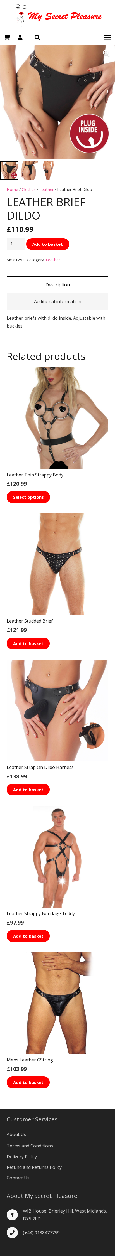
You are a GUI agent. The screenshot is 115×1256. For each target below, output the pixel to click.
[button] (37, 38)
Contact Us (18, 1178)
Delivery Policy (22, 1157)
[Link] (57, 15)
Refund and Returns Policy (34, 1167)
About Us (16, 1134)
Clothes (29, 189)
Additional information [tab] (57, 301)
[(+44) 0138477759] (15, 1232)
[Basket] (7, 38)
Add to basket (47, 244)
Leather (46, 189)
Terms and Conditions (30, 1146)
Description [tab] (57, 285)
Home (12, 189)
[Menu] (107, 38)
